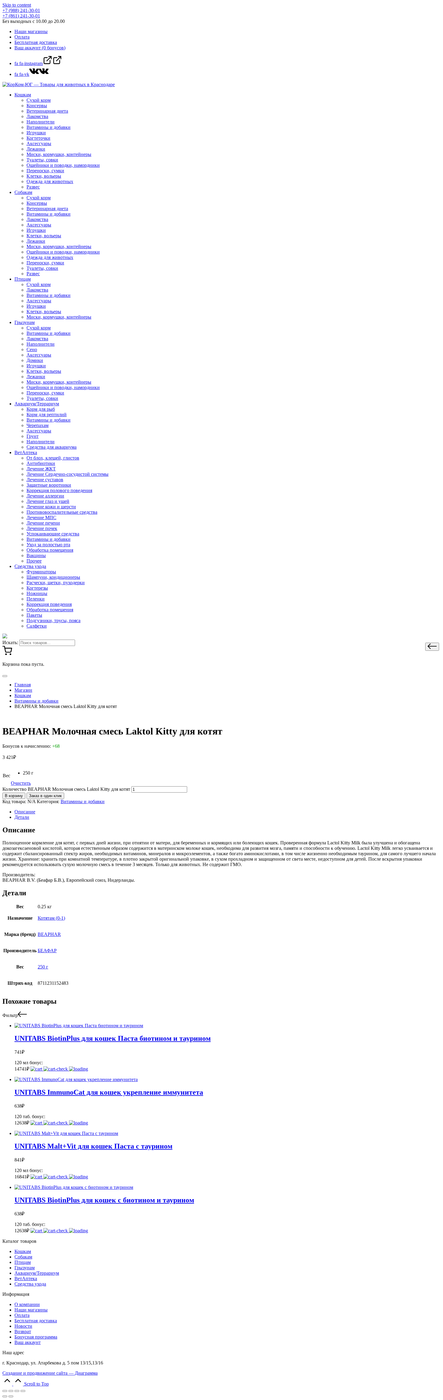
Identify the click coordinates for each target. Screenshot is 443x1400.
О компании (27, 1304)
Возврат (22, 1331)
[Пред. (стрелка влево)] (4, 1396)
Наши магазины (31, 1309)
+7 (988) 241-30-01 (21, 10)
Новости (23, 1326)
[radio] (28, 773)
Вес (6, 775)
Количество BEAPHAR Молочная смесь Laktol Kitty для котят (66, 789)
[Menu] (4, 676)
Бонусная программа (35, 1336)
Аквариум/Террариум (36, 1273)
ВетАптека (25, 1278)
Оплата (22, 1315)
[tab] (227, 812)
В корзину (14, 796)
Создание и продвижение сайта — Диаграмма (50, 1373)
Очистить (21, 783)
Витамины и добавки (83, 801)
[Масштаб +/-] (22, 1391)
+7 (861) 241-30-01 (21, 15)
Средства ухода (30, 1283)
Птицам (22, 1262)
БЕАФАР (47, 950)
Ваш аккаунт (27, 1342)
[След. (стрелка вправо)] (10, 1396)
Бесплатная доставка (35, 1320)
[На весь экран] (16, 1391)
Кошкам (22, 1251)
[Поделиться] (10, 1391)
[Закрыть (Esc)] (4, 1391)
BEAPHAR (49, 934)
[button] (432, 647)
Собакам (23, 1256)
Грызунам (24, 1267)
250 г (43, 966)
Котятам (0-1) (51, 918)
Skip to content (16, 5)
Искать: (10, 642)
